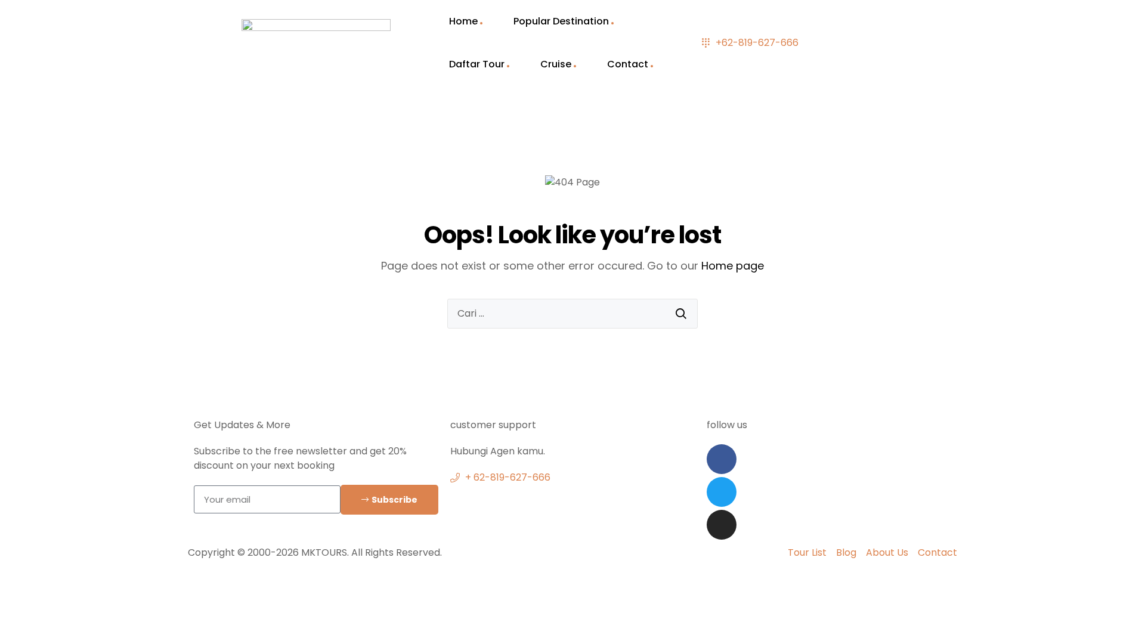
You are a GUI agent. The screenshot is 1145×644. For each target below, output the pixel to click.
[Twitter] (721, 492)
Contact (627, 64)
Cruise (555, 64)
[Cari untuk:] (572, 314)
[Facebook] (721, 459)
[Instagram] (721, 525)
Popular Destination (561, 21)
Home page (732, 265)
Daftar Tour (477, 64)
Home (463, 21)
